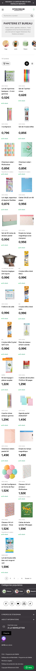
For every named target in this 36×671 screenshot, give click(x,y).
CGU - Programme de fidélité (10, 654)
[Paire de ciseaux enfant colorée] (27, 330)
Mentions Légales (7, 661)
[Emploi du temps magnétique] (27, 436)
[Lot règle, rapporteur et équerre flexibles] (9, 185)
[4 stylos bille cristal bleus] (27, 258)
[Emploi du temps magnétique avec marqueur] (27, 220)
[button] (3, 3)
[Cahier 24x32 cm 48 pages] (27, 185)
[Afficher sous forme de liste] (32, 63)
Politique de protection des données (12, 664)
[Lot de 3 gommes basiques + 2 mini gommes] (9, 76)
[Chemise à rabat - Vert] (27, 149)
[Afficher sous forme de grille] (26, 63)
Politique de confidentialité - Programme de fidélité (17, 657)
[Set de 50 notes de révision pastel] (9, 220)
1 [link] (6, 578)
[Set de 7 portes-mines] (27, 76)
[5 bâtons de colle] (9, 294)
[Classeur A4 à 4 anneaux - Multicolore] (27, 472)
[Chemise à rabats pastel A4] (9, 436)
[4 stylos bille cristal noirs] (27, 294)
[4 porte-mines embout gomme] (9, 401)
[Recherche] (32, 16)
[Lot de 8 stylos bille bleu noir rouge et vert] (9, 545)
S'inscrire (6, 633)
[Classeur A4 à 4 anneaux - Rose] (9, 510)
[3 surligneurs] (9, 114)
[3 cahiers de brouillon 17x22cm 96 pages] (27, 365)
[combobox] (18, 15)
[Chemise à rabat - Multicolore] (9, 149)
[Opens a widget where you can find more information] (29, 667)
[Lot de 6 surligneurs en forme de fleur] (9, 472)
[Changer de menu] (3, 9)
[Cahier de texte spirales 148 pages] (27, 510)
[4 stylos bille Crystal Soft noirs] (9, 330)
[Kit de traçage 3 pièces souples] (9, 365)
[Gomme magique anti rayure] (9, 258)
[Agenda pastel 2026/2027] (27, 401)
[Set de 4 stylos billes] (27, 114)
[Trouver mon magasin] (33, 9)
